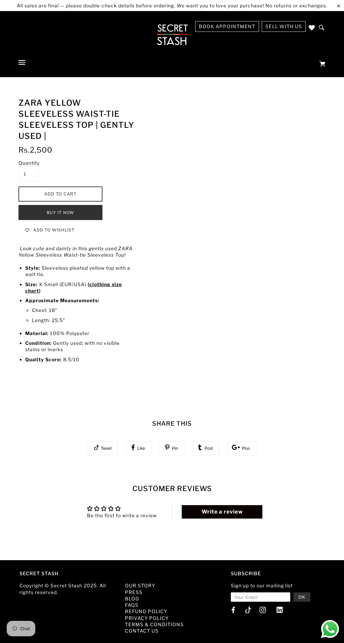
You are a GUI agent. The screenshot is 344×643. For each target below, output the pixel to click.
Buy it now (60, 212)
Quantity (29, 163)
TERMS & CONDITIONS (154, 624)
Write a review (222, 511)
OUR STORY (140, 585)
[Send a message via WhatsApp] (330, 629)
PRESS (133, 592)
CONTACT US (142, 631)
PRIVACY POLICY (147, 618)
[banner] (172, 34)
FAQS (131, 605)
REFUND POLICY (146, 611)
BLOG (132, 598)
